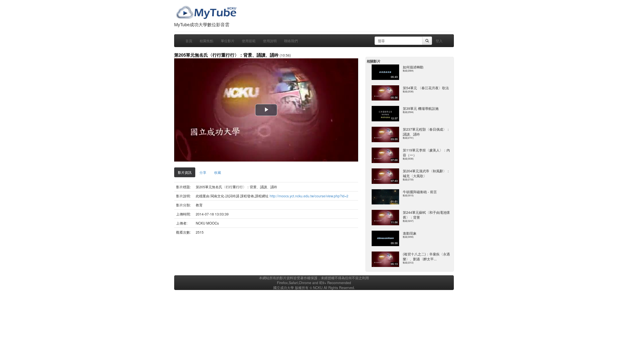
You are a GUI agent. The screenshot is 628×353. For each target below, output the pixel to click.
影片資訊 (185, 172)
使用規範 (249, 40)
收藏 (217, 172)
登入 (439, 40)
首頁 (188, 40)
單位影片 (228, 40)
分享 (202, 172)
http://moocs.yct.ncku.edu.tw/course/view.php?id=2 (309, 195)
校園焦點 (206, 40)
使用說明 (270, 40)
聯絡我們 (291, 40)
